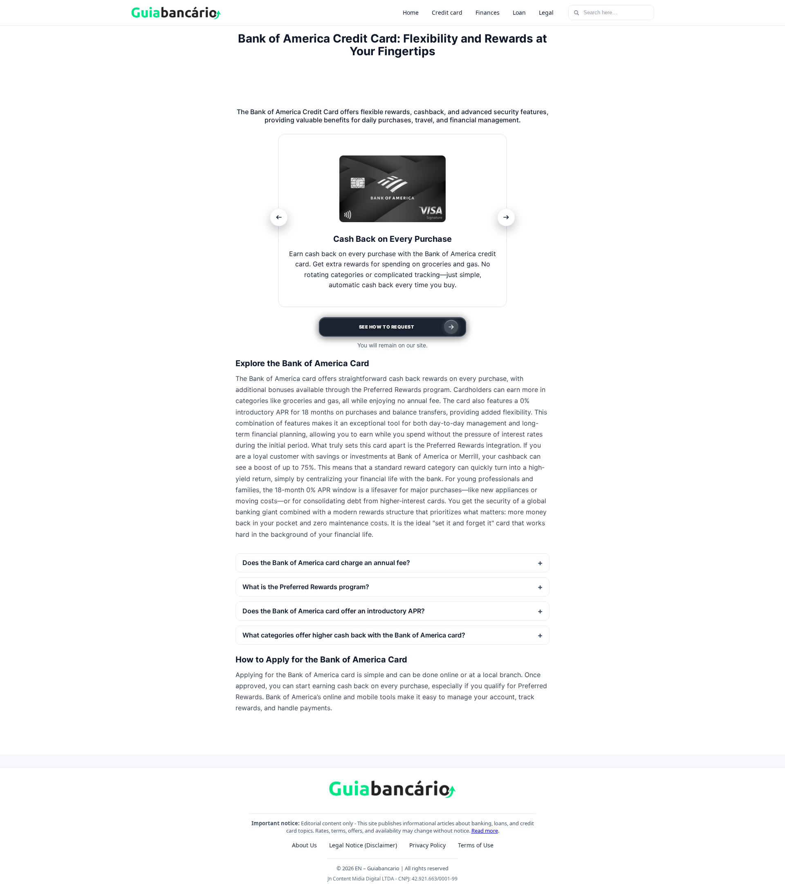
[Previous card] (279, 217)
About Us (304, 845)
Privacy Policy (427, 845)
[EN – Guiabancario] (176, 13)
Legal (546, 12)
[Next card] (506, 217)
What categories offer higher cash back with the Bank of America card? (353, 635)
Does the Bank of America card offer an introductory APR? (333, 611)
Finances (487, 12)
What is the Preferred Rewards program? (305, 587)
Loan (519, 12)
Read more (484, 830)
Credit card (447, 12)
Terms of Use (475, 845)
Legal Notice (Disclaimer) (363, 845)
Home (411, 12)
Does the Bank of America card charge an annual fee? (326, 562)
